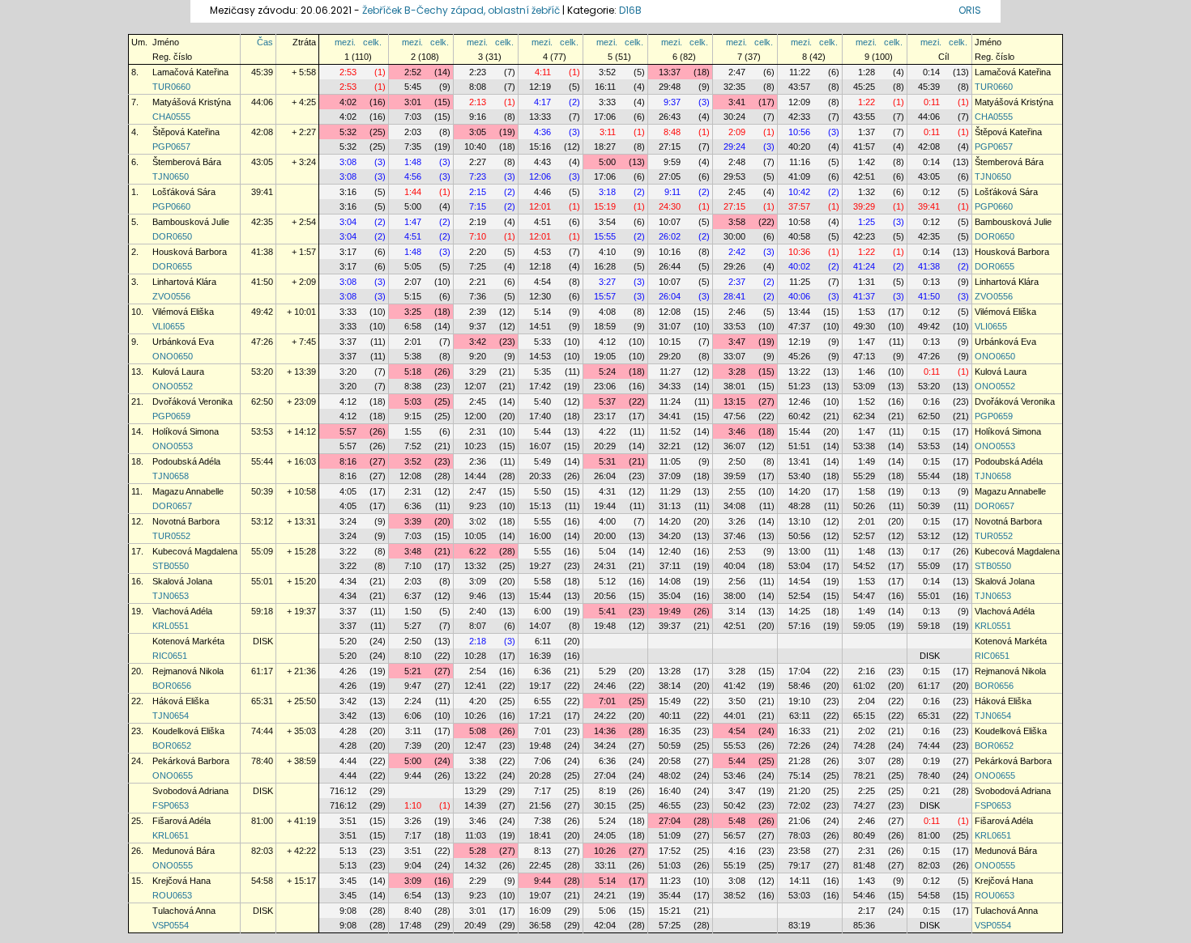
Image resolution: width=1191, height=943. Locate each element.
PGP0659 (171, 416)
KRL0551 (170, 626)
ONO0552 (172, 386)
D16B (630, 10)
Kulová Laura (178, 371)
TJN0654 (170, 715)
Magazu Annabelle (188, 491)
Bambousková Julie (190, 222)
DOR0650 (172, 236)
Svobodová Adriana (190, 791)
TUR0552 (171, 536)
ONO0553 (172, 446)
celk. (372, 42)
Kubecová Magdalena (194, 551)
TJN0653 (170, 596)
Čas (265, 42)
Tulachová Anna (184, 910)
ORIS (969, 10)
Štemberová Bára (186, 162)
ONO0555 (172, 865)
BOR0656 (171, 685)
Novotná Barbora (186, 521)
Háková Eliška (180, 701)
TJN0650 (170, 176)
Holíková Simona (185, 431)
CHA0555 (171, 116)
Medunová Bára (183, 851)
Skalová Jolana (182, 581)
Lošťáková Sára (184, 192)
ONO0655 (172, 775)
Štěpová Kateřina (186, 132)
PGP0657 (171, 146)
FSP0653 (170, 805)
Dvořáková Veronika (192, 401)
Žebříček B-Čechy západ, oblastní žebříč (461, 10)
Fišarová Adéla (181, 821)
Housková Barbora (189, 252)
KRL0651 (170, 835)
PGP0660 (171, 206)
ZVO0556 (171, 296)
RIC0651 (169, 656)
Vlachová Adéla (182, 611)
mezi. (345, 42)
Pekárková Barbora (190, 761)
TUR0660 (171, 86)
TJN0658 (170, 476)
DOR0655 (172, 266)
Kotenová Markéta (188, 641)
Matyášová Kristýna (191, 102)
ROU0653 (172, 895)
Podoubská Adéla (186, 461)
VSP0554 (170, 925)
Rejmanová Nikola (188, 671)
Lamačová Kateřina (190, 72)
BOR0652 (171, 745)
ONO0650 (172, 356)
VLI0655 (168, 326)
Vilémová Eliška (183, 311)
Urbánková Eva (183, 341)
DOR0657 (172, 506)
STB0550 (170, 566)
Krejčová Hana (181, 881)
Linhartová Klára (184, 282)
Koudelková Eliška (188, 731)
